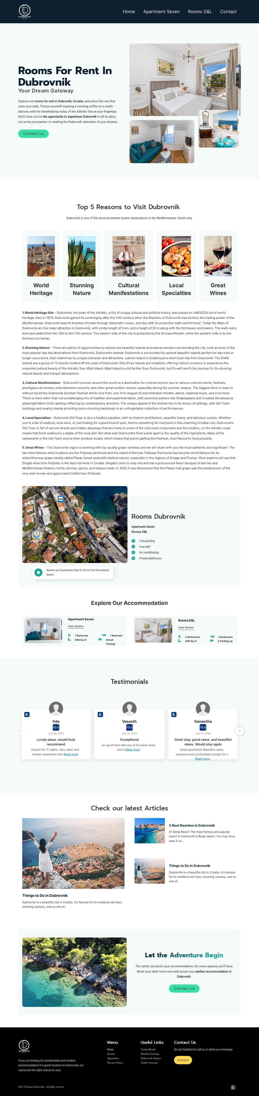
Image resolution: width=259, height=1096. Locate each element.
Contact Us (33, 133)
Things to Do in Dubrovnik (45, 895)
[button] (240, 731)
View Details (75, 626)
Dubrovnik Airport (151, 1058)
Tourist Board (148, 1049)
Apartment (113, 1058)
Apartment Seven (161, 11)
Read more (71, 754)
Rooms (111, 1053)
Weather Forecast (150, 1053)
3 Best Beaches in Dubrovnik (192, 825)
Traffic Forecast (149, 1062)
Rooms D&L (200, 11)
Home (129, 11)
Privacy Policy (115, 1062)
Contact (228, 11)
